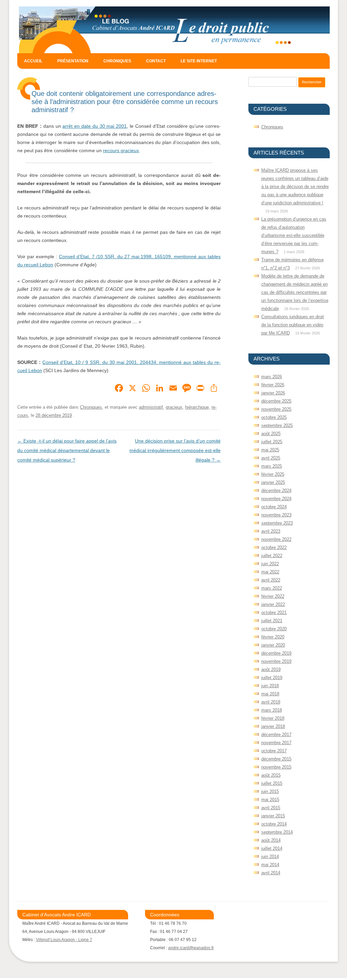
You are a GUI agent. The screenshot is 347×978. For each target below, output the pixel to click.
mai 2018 (270, 693)
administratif (151, 407)
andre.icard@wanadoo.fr (191, 947)
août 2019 (271, 669)
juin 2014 (270, 856)
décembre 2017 (276, 734)
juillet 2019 (271, 677)
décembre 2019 (276, 653)
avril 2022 (270, 580)
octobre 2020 (274, 628)
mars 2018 (271, 710)
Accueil (33, 61)
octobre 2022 (274, 547)
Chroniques (117, 61)
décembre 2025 (276, 401)
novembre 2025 (276, 409)
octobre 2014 (274, 824)
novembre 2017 (276, 742)
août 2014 (271, 840)
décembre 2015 (276, 758)
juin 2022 (270, 563)
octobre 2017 (274, 750)
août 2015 (271, 775)
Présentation (72, 61)
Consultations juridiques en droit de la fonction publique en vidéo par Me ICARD (292, 324)
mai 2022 (270, 571)
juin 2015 (270, 791)
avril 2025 (270, 458)
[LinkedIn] (159, 389)
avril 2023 (270, 531)
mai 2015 (270, 799)
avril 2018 (270, 702)
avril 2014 (270, 872)
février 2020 (272, 636)
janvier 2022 (273, 604)
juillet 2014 (271, 848)
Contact (156, 61)
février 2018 (272, 718)
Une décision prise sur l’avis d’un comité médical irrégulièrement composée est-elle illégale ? (175, 450)
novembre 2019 (276, 661)
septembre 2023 (277, 523)
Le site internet (199, 61)
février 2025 (272, 474)
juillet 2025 (271, 441)
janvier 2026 (273, 392)
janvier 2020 (273, 645)
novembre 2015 (276, 767)
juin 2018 (270, 685)
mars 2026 (271, 376)
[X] (132, 389)
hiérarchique (197, 407)
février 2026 (272, 384)
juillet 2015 (271, 783)
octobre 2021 (274, 612)
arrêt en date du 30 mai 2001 (94, 126)
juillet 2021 (271, 620)
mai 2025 (270, 449)
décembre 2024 (276, 490)
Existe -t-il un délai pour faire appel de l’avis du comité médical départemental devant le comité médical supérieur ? (67, 450)
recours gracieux (121, 150)
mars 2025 (271, 466)
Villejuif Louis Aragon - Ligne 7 (64, 939)
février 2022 (272, 596)
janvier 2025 (273, 482)
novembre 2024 (276, 498)
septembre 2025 (277, 425)
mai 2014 (270, 864)
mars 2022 (271, 588)
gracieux (174, 407)
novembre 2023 (276, 514)
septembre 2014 (277, 832)
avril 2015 (270, 807)
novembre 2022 (276, 539)
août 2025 (271, 433)
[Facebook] (119, 389)
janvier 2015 (273, 815)
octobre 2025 (274, 417)
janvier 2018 (273, 726)
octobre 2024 (274, 506)
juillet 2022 (271, 555)
